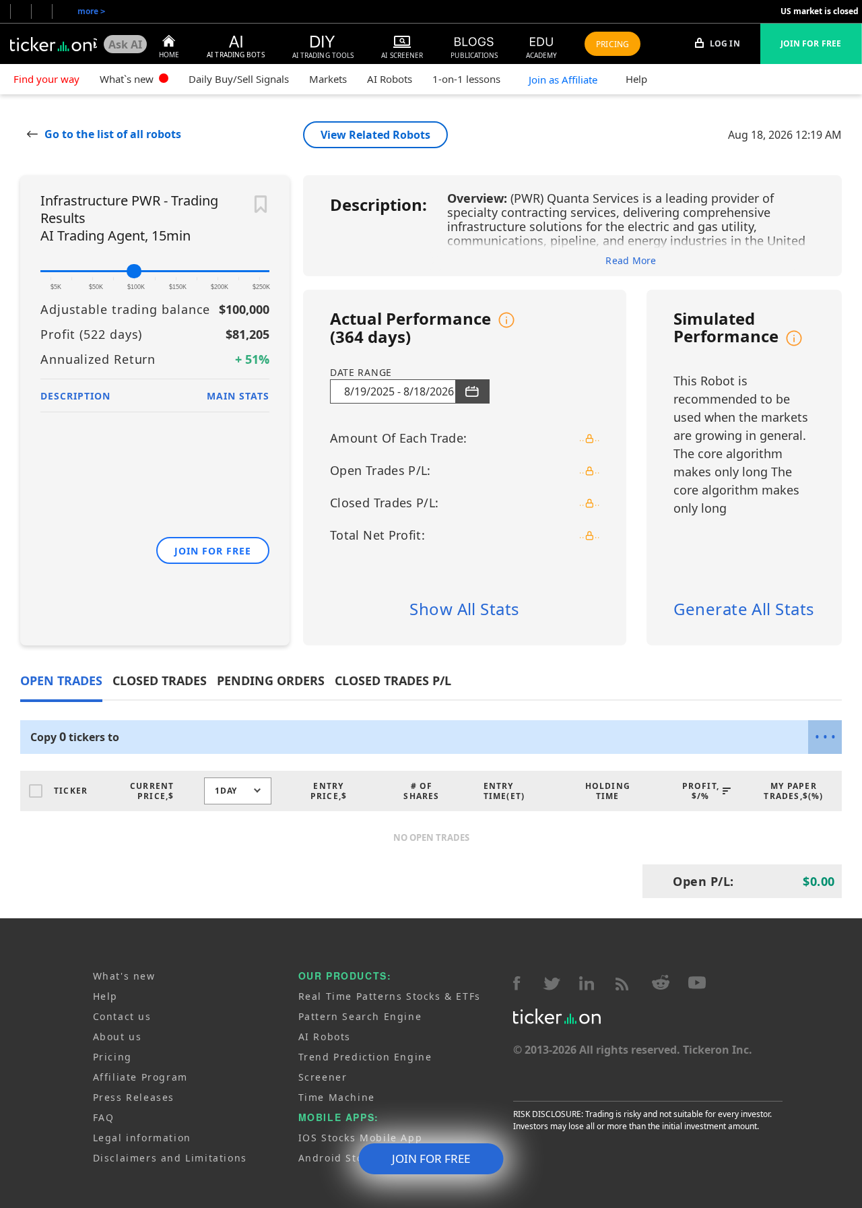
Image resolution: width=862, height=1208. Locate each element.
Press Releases (133, 1097)
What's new (124, 975)
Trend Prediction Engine (365, 1056)
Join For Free (811, 43)
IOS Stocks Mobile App (360, 1137)
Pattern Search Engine (360, 1016)
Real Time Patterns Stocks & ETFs (389, 996)
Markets (328, 79)
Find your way (46, 79)
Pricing (112, 1056)
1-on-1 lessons (466, 79)
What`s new (128, 79)
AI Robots (389, 79)
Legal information (142, 1137)
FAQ (103, 1117)
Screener (322, 1077)
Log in (724, 43)
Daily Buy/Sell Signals (239, 79)
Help (636, 79)
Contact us (122, 1016)
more (91, 11)
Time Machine (336, 1097)
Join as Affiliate (563, 79)
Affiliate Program (140, 1077)
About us (117, 1036)
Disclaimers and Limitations (170, 1157)
